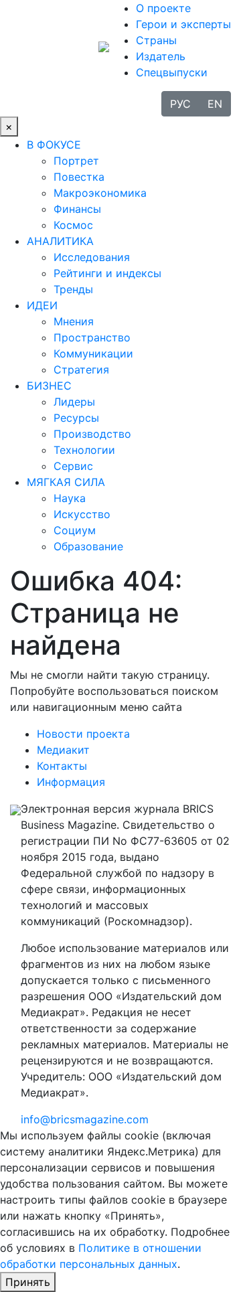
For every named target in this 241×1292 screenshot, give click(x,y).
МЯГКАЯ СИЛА (66, 482)
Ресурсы (76, 417)
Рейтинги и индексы (107, 273)
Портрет (76, 160)
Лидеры (74, 401)
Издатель (160, 56)
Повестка (79, 176)
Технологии (84, 450)
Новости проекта (83, 733)
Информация (71, 782)
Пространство (92, 337)
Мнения (74, 321)
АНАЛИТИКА (60, 241)
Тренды (73, 289)
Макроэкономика (100, 192)
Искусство (82, 514)
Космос (73, 225)
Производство (92, 433)
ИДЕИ (42, 305)
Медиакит (63, 749)
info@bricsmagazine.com (85, 1119)
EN (215, 103)
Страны (156, 40)
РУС (180, 103)
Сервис (73, 466)
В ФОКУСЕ (54, 144)
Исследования (92, 257)
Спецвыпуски (172, 72)
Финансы (77, 209)
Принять (27, 1282)
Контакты (62, 766)
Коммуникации (93, 353)
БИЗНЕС (49, 385)
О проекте (163, 8)
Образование (88, 546)
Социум (75, 530)
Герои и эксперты (183, 24)
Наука (70, 498)
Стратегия (81, 369)
